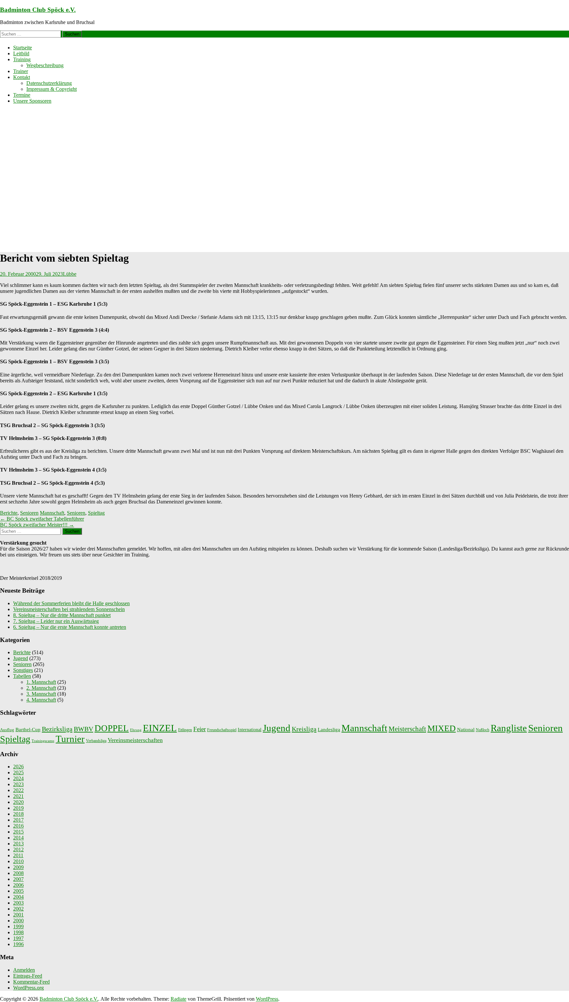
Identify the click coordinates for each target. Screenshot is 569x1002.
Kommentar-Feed (31, 982)
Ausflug (7, 729)
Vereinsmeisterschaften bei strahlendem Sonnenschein (69, 609)
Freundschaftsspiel (221, 730)
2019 (18, 808)
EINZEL (160, 728)
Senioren (29, 513)
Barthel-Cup (28, 729)
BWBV (83, 728)
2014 (18, 837)
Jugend (20, 658)
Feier (199, 729)
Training (22, 59)
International (249, 729)
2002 (18, 909)
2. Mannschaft (41, 688)
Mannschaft (52, 513)
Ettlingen (185, 730)
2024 (18, 778)
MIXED (441, 728)
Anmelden (24, 970)
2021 (18, 796)
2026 (18, 766)
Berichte (8, 513)
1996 (18, 944)
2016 (18, 826)
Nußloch (482, 730)
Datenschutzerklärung (49, 83)
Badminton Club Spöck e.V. (38, 9)
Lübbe (69, 274)
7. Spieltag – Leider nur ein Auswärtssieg (56, 621)
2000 (18, 920)
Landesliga (329, 729)
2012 (18, 849)
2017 (18, 820)
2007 (18, 879)
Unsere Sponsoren (32, 101)
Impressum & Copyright (51, 89)
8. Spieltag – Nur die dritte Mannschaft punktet (62, 615)
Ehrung (136, 730)
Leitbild (21, 53)
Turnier (70, 738)
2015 (18, 832)
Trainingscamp (43, 741)
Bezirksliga (57, 728)
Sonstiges (23, 670)
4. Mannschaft (41, 700)
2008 (18, 873)
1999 (18, 926)
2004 (18, 897)
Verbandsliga (96, 740)
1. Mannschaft (41, 682)
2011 (18, 855)
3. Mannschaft (41, 694)
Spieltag (96, 513)
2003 (18, 903)
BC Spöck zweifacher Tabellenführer (42, 519)
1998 (18, 932)
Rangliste (509, 728)
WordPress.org (28, 987)
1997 (18, 938)
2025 (18, 772)
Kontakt (21, 77)
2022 (18, 790)
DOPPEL (112, 728)
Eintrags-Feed (27, 976)
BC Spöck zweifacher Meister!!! (37, 524)
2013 (18, 843)
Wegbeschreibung (45, 65)
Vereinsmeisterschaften (135, 740)
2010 (18, 861)
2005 (18, 891)
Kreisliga (304, 728)
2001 (18, 914)
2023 (18, 784)
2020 (18, 802)
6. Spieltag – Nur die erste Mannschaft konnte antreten (69, 627)
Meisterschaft (407, 729)
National (465, 729)
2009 (18, 867)
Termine (21, 95)
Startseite (22, 47)
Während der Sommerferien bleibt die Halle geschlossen (71, 603)
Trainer (20, 71)
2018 (18, 814)
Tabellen (22, 676)
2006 (18, 885)
